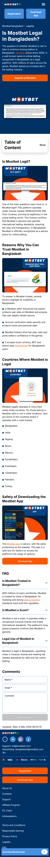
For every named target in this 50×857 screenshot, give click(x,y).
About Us (7, 788)
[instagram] (20, 739)
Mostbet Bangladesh (12, 26)
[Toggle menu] (43, 4)
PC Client (7, 810)
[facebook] (28, 739)
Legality (6, 841)
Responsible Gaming (13, 830)
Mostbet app (13, 543)
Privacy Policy (9, 836)
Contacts (7, 793)
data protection (32, 599)
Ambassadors (9, 816)
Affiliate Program (11, 805)
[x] (5, 739)
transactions (21, 345)
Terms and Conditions (13, 825)
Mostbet (20, 52)
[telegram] (13, 739)
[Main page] (12, 4)
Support (6, 799)
